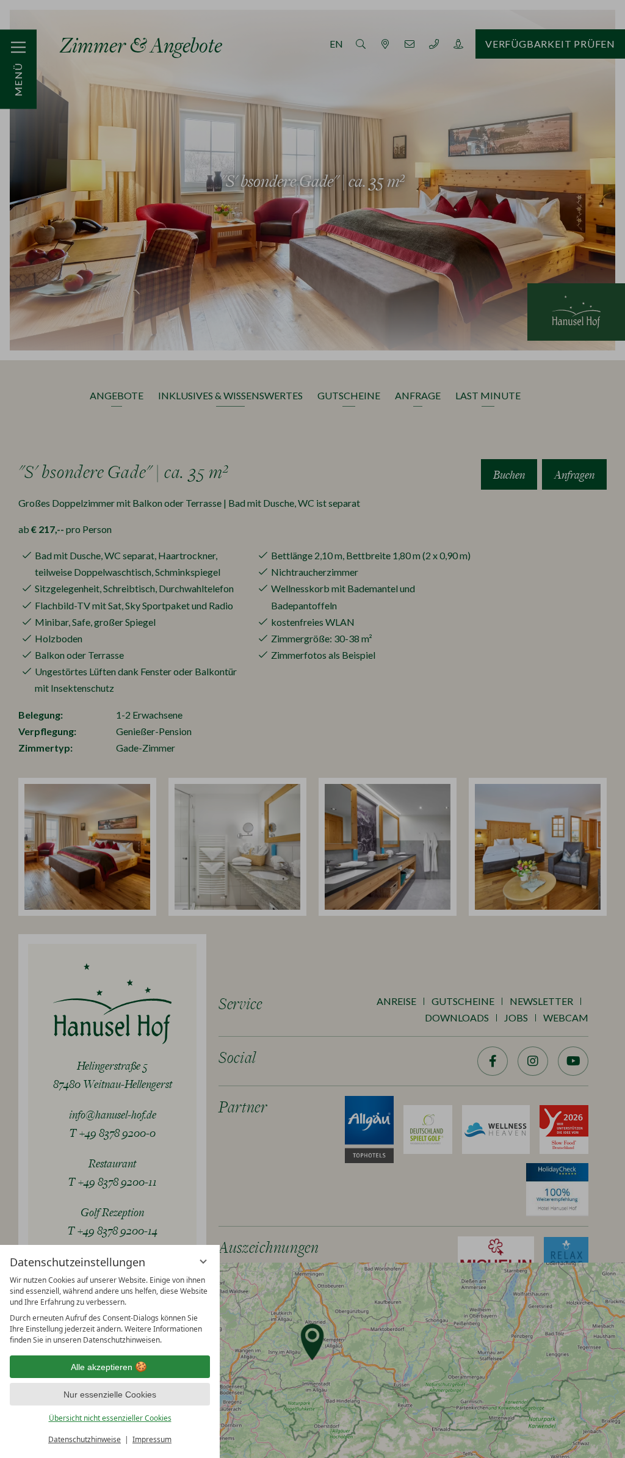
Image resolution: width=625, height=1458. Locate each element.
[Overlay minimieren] (203, 1261)
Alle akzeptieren (101, 1367)
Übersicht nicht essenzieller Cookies (110, 1418)
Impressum (152, 1439)
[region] (110, 1310)
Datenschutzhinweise (84, 1439)
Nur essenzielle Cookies (109, 1394)
